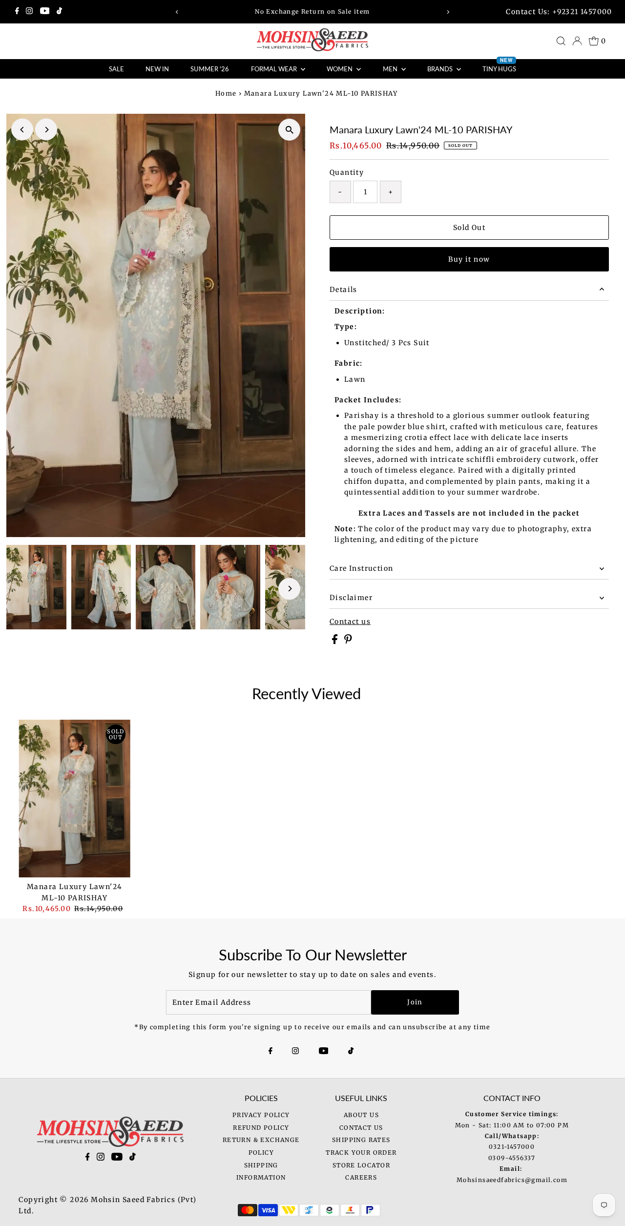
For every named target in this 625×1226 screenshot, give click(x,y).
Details (343, 289)
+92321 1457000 (582, 11)
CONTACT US (361, 1127)
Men (391, 69)
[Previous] (177, 12)
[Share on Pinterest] (348, 641)
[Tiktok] (59, 11)
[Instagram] (29, 11)
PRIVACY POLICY (261, 1115)
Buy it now (469, 259)
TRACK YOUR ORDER (361, 1152)
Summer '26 (209, 69)
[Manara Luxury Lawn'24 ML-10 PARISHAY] (74, 799)
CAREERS (361, 1177)
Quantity (347, 172)
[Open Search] (561, 41)
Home (226, 93)
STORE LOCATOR (361, 1165)
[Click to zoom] (289, 130)
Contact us (350, 621)
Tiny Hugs (499, 66)
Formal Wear (274, 69)
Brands (440, 69)
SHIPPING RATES (361, 1139)
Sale (116, 69)
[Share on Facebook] (335, 641)
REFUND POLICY (261, 1127)
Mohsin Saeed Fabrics (133, 1199)
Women (340, 69)
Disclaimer (351, 597)
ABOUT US (361, 1115)
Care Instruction (361, 568)
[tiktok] (132, 1158)
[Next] (447, 12)
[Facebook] (17, 11)
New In (157, 69)
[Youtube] (45, 11)
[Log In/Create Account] (577, 41)
